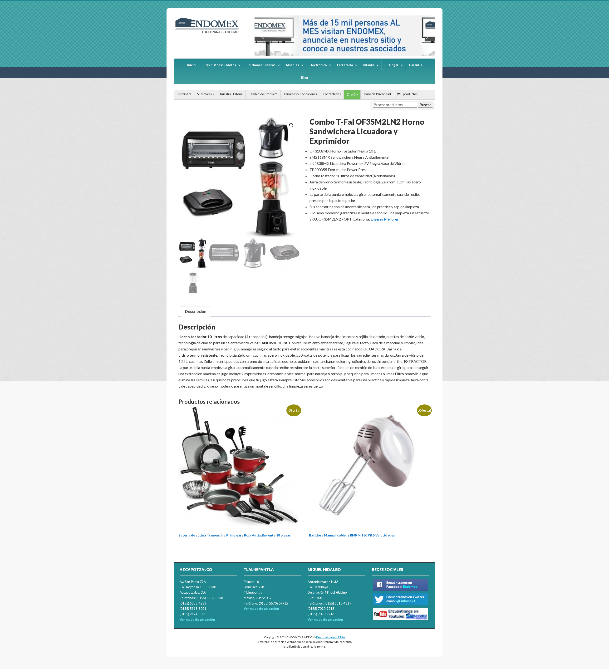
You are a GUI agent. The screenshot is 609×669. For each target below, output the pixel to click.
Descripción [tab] (195, 311)
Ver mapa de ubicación (261, 608)
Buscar (425, 104)
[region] (345, 35)
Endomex (209, 33)
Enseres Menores (385, 219)
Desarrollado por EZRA (330, 637)
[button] (262, 36)
